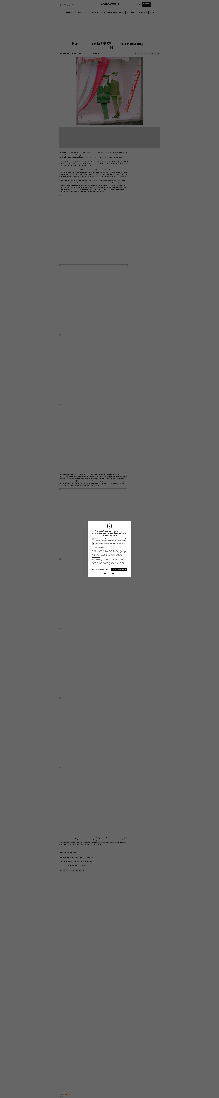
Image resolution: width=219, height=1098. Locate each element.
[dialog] (109, 549)
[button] (109, 547)
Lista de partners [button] (96, 557)
